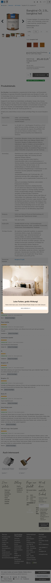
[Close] (46, 267)
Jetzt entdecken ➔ (25, 308)
